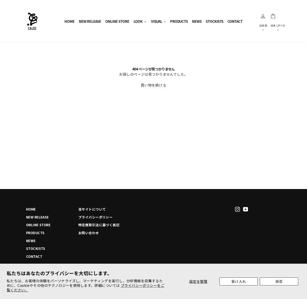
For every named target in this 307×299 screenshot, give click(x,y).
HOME (69, 21)
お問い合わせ (88, 232)
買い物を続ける (153, 85)
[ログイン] (263, 16)
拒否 (279, 281)
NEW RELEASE (90, 21)
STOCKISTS (214, 21)
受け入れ (238, 281)
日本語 (263, 25)
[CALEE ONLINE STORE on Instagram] (237, 209)
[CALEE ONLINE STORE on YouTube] (245, 209)
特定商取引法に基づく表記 (98, 224)
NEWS (197, 21)
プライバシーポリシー (95, 217)
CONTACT (235, 21)
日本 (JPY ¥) (278, 25)
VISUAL (157, 21)
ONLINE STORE (117, 21)
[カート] (273, 16)
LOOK (138, 21)
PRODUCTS (179, 21)
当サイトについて (92, 209)
